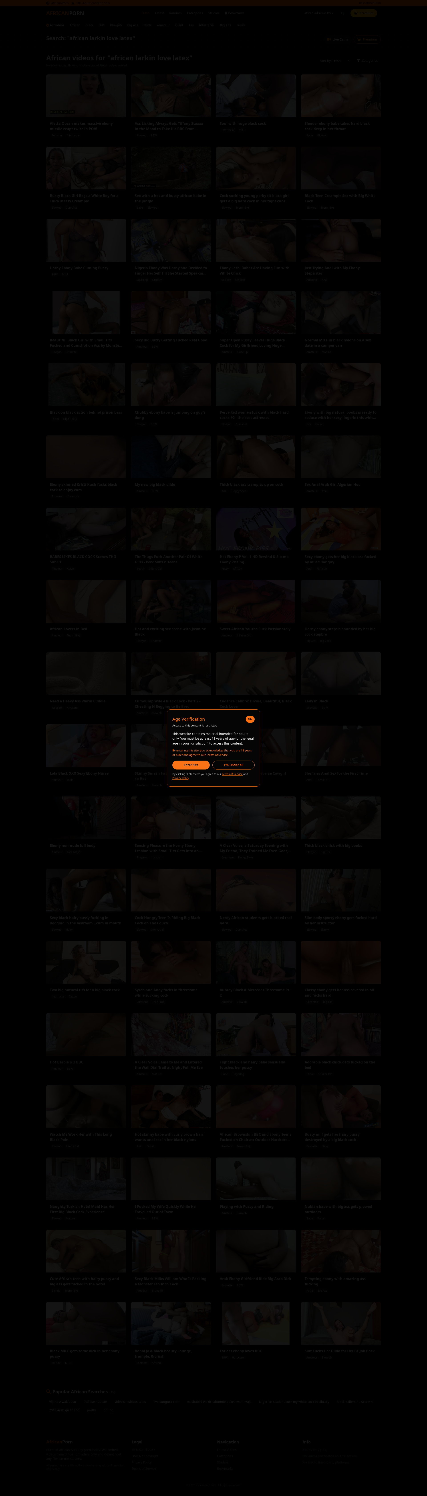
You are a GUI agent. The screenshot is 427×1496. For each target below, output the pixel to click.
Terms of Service (232, 774)
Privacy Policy (180, 778)
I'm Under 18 (233, 765)
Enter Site (191, 765)
